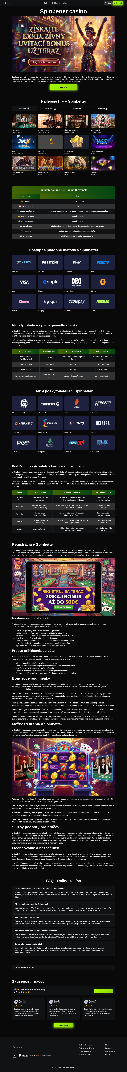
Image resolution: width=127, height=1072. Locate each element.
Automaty (101, 108)
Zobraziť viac (63, 1025)
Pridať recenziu (104, 991)
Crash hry (75, 108)
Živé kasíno (49, 108)
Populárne (22, 108)
